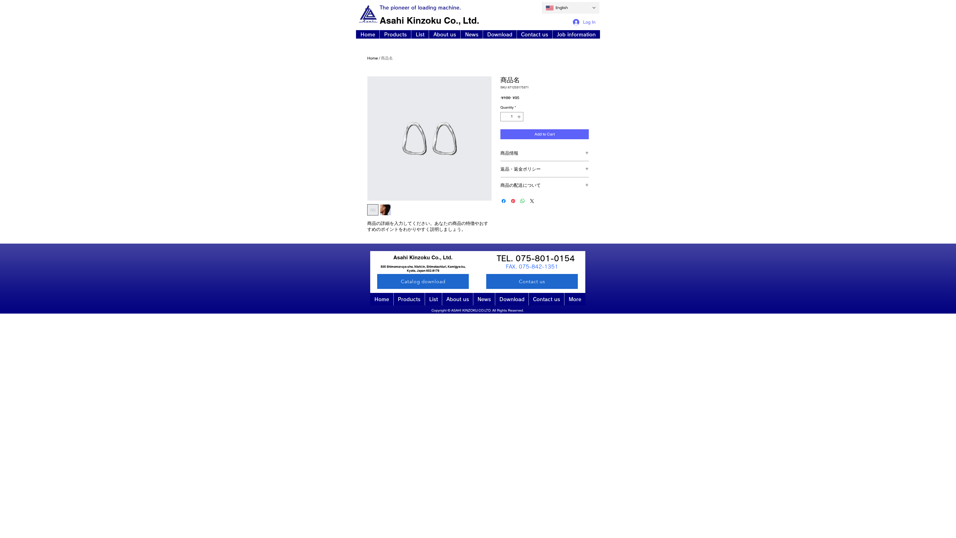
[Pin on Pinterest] (513, 201)
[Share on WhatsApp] (523, 201)
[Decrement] (504, 116)
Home (372, 58)
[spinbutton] (511, 116)
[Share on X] (532, 201)
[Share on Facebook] (504, 201)
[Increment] (519, 116)
